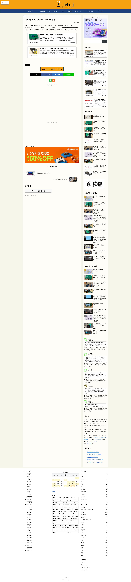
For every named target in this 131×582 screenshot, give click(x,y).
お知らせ (28, 64)
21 (73, 503)
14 (73, 501)
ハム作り (89, 462)
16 (54, 503)
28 (73, 505)
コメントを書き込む (38, 191)
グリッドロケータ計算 (92, 476)
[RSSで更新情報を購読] (53, 80)
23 (54, 505)
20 (69, 503)
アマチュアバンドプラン (93, 471)
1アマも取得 (94, 460)
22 (76, 503)
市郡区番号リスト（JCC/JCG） (94, 481)
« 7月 (53, 510)
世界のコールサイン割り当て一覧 (95, 479)
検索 (104, 41)
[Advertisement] (52, 102)
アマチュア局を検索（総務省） (94, 473)
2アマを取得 (98, 458)
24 (58, 505)
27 (69, 505)
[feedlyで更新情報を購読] (50, 80)
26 (65, 505)
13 (69, 501)
